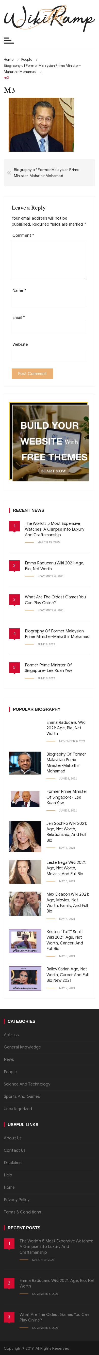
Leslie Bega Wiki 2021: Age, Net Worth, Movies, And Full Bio (66, 868)
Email (18, 317)
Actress (11, 1034)
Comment (23, 235)
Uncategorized (18, 1108)
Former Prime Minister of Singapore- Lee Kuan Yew (66, 797)
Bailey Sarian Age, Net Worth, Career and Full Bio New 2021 (67, 975)
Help (8, 1175)
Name (19, 290)
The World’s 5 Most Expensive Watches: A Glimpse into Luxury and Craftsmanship (54, 529)
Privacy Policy (16, 1199)
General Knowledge (22, 1047)
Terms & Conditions (22, 1212)
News (9, 1059)
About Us (13, 1138)
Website (20, 344)
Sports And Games (22, 1096)
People (10, 1071)
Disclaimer (13, 1162)
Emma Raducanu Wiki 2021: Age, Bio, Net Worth (66, 728)
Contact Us (15, 1150)
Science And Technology (27, 1084)
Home (9, 1187)
